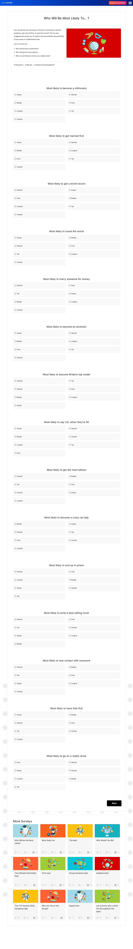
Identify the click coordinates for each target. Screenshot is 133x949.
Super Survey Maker (117, 3)
